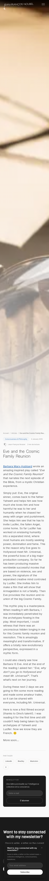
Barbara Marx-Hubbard (17, 466)
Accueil (6, 433)
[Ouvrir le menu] (43, 4)
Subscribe (25, 872)
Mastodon (34, 761)
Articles (14, 433)
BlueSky (21, 761)
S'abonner (24, 800)
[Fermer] (42, 848)
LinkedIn (8, 761)
